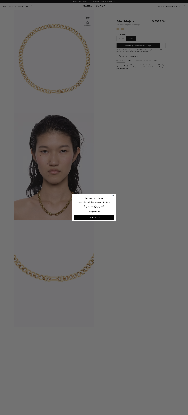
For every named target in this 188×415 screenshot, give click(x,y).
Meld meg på (94, 258)
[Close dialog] (115, 173)
